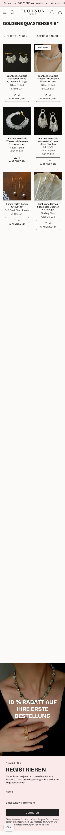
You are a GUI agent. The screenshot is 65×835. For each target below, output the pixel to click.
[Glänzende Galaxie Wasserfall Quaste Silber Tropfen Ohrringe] (48, 121)
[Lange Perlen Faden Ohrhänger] (17, 186)
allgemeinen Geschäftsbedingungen (34, 821)
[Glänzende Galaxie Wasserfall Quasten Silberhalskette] (48, 58)
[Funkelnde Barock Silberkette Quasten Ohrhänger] (48, 186)
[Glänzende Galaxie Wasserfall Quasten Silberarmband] (17, 121)
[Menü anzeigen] (4, 12)
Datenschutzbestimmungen (20, 824)
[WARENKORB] (60, 12)
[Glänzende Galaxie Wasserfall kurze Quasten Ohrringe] (17, 58)
